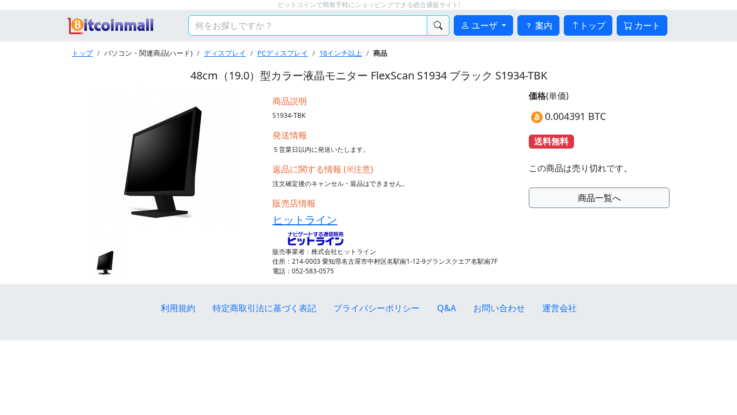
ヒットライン (304, 219)
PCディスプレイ (282, 53)
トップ (592, 25)
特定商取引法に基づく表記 (264, 308)
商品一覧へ (599, 198)
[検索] (438, 25)
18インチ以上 (340, 53)
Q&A (446, 308)
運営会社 (559, 308)
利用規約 (178, 308)
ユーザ (484, 25)
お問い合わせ (499, 308)
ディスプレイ (225, 53)
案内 (542, 25)
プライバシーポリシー (376, 308)
